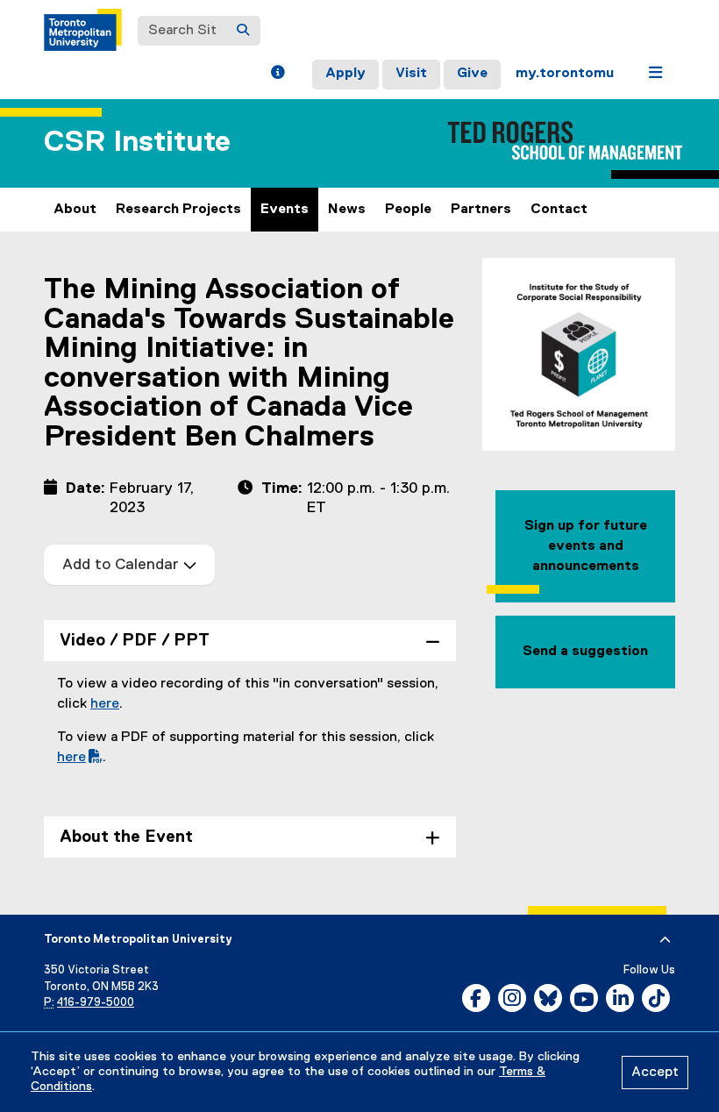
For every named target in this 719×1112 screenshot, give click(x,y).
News (347, 210)
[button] (277, 74)
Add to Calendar (122, 565)
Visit (411, 74)
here (104, 704)
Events (284, 210)
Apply (345, 74)
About (74, 210)
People (408, 210)
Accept (655, 1073)
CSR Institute (137, 142)
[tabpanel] (250, 734)
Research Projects (178, 210)
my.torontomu (565, 74)
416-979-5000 (95, 1003)
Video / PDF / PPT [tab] (135, 640)
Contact (558, 210)
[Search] (242, 31)
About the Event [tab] (126, 837)
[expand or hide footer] (665, 940)
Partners (481, 210)
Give (472, 74)
